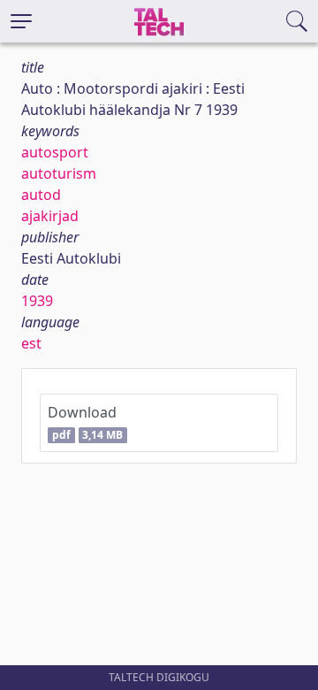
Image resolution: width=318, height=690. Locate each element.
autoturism (58, 173)
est (31, 343)
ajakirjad (50, 216)
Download (85, 422)
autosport (54, 152)
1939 (37, 300)
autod (41, 194)
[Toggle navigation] (21, 21)
